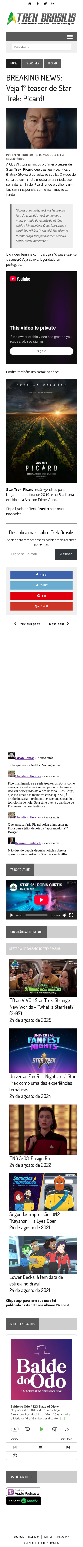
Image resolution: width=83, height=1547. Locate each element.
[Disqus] (41, 693)
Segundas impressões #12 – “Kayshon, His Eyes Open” (36, 1217)
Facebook (33, 1536)
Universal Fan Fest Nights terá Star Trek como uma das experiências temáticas (42, 1083)
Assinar (66, 554)
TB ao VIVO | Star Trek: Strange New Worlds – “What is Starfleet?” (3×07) (42, 1007)
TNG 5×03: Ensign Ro (29, 1158)
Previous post (29, 623)
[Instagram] (53, 3)
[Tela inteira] (71, 915)
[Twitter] (45, 3)
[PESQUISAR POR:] (41, 46)
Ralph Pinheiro (22, 155)
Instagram (63, 1536)
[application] (41, 900)
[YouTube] (30, 3)
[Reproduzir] (12, 915)
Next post (56, 623)
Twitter (48, 1536)
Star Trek (32, 63)
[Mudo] (64, 915)
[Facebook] (37, 3)
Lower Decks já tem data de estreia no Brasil (36, 1280)
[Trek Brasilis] (41, 18)
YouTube (19, 1536)
